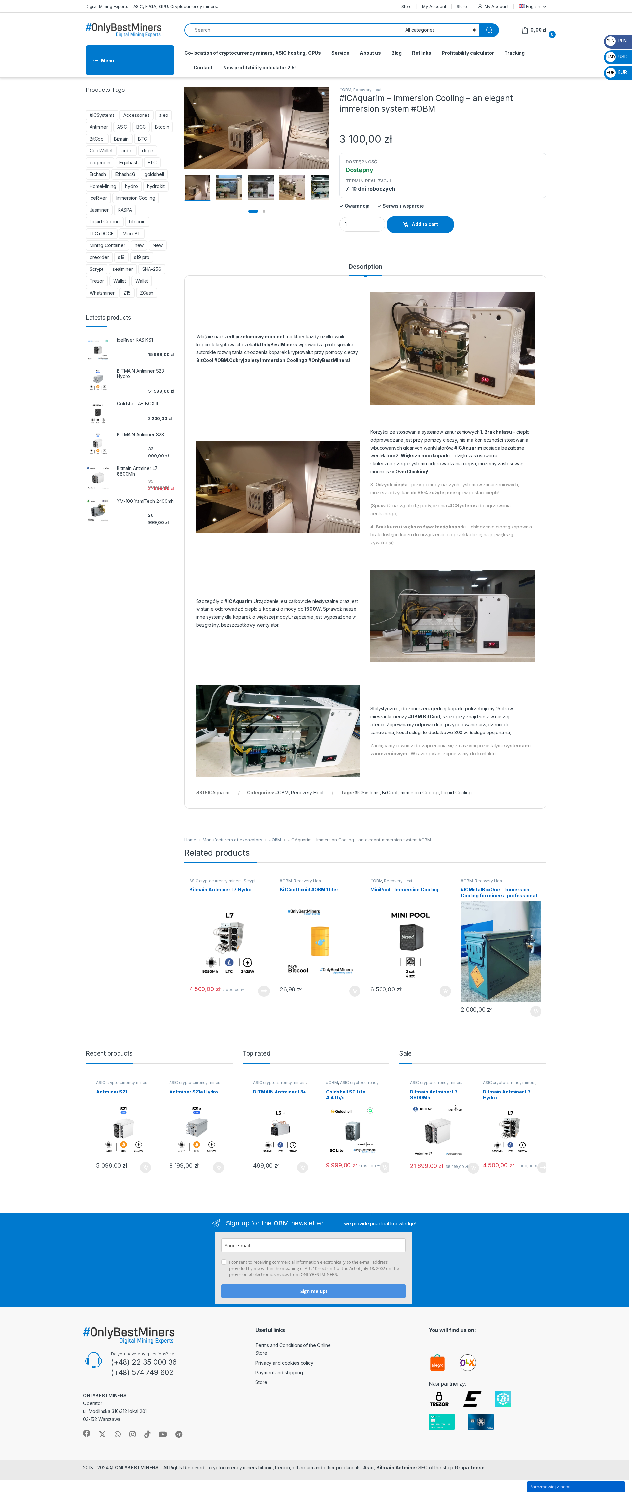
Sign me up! (313, 1291)
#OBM (345, 89)
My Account (434, 6)
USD (616, 56)
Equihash (129, 162)
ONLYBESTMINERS (137, 1467)
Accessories (136, 115)
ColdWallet (101, 150)
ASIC (122, 127)
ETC (152, 162)
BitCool (389, 792)
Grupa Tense (469, 1467)
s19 (121, 257)
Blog (396, 53)
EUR (617, 72)
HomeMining (103, 186)
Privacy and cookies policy (284, 1363)
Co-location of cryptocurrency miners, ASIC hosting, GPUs (252, 53)
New (158, 245)
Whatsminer (102, 293)
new (139, 245)
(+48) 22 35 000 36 (144, 1362)
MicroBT (132, 233)
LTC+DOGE (102, 233)
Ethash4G (125, 174)
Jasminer (99, 210)
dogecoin (100, 162)
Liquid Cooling (456, 792)
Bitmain (121, 138)
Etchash (98, 174)
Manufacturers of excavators (232, 839)
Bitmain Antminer (396, 1467)
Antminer (99, 127)
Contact (203, 67)
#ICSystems (367, 792)
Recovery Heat (367, 89)
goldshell (154, 174)
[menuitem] (532, 6)
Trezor (97, 281)
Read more (264, 991)
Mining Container (107, 245)
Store (406, 6)
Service (340, 53)
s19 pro (141, 257)
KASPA (125, 210)
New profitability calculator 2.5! (259, 67)
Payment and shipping (279, 1372)
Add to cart (425, 224)
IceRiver (98, 198)
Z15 (127, 293)
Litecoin (137, 221)
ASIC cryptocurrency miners (215, 880)
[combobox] (293, 30)
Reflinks (421, 53)
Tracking (514, 53)
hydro (131, 186)
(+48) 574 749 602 (142, 1372)
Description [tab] (365, 267)
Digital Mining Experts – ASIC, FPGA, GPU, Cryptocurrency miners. (152, 6)
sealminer (123, 269)
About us (370, 53)
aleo (163, 115)
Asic (368, 1467)
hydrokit (156, 186)
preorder (99, 257)
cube (126, 150)
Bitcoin (162, 127)
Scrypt (96, 269)
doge (147, 150)
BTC (142, 138)
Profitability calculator (468, 53)
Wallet (119, 281)
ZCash (146, 293)
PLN (616, 40)
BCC (141, 127)
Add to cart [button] (354, 991)
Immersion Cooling (419, 792)
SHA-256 (151, 269)
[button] (323, 94)
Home (190, 839)
